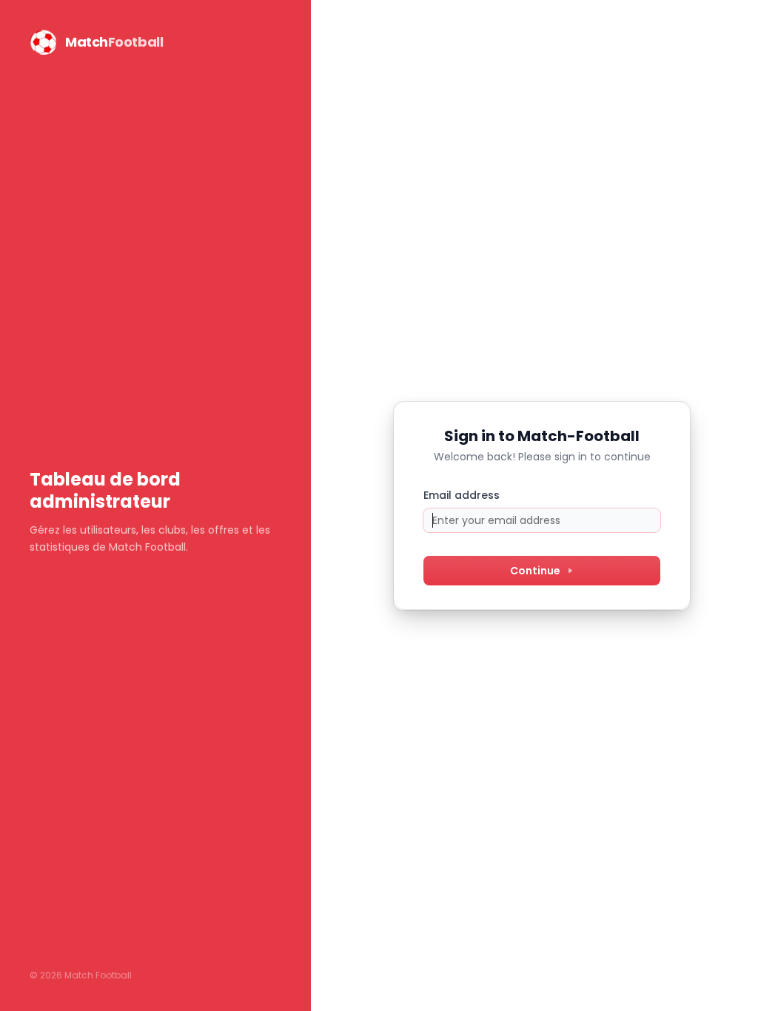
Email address (461, 495)
